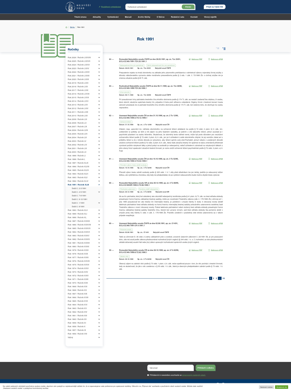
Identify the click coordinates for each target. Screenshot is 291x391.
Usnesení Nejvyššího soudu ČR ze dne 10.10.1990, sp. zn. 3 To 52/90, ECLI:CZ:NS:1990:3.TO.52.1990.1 (148, 159)
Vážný (70, 337)
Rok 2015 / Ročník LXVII (78, 97)
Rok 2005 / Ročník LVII (77, 133)
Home (66, 27)
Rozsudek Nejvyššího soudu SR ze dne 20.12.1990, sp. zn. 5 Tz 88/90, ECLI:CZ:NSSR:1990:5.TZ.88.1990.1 (149, 184)
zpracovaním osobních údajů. (194, 375)
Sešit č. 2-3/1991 (79, 188)
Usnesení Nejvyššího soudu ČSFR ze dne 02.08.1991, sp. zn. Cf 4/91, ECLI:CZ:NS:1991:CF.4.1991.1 (148, 224)
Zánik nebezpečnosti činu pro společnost (161, 65)
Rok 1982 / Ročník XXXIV (79, 239)
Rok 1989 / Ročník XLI (77, 213)
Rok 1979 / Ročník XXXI (78, 250)
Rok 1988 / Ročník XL (77, 217)
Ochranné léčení (125, 122)
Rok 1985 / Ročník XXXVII (79, 228)
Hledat (188, 6)
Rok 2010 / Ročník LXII (78, 115)
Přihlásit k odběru (205, 367)
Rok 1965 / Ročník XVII (78, 301)
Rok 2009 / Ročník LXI (77, 119)
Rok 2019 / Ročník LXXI (78, 83)
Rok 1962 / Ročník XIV (77, 312)
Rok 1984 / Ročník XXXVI (79, 232)
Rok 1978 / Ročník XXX (78, 253)
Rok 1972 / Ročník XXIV (78, 275)
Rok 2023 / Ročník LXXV (78, 68)
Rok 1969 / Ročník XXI (77, 286)
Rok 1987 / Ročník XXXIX (79, 221)
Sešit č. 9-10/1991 (79, 199)
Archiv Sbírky (144, 17)
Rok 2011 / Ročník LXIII (78, 112)
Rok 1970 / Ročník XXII (78, 282)
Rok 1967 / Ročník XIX (77, 293)
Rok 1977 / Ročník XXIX (78, 257)
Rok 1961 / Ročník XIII (77, 315)
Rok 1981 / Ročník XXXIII (79, 243)
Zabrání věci (124, 256)
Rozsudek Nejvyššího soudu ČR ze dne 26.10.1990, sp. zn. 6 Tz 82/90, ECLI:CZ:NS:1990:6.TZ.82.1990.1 (149, 251)
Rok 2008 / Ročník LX (77, 123)
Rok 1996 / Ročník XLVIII (78, 166)
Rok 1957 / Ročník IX (77, 330)
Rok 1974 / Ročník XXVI (78, 268)
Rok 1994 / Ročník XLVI (78, 173)
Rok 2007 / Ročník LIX (77, 126)
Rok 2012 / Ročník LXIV (78, 108)
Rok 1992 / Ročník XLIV (78, 181)
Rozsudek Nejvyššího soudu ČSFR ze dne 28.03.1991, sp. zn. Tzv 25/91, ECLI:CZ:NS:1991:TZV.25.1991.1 (150, 60)
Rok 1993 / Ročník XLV (78, 177)
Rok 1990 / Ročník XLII (78, 210)
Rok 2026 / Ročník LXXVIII (79, 57)
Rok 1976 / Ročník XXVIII (79, 261)
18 (223, 278)
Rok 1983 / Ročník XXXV (78, 235)
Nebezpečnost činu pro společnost (131, 65)
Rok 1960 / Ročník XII (77, 319)
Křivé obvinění (125, 92)
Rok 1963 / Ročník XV (77, 308)
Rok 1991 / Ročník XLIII (78, 184)
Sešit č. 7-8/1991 (79, 195)
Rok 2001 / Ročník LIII (77, 148)
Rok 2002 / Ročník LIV (77, 144)
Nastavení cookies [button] (266, 387)
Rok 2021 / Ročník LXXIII (78, 75)
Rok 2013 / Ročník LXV (78, 104)
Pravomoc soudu (125, 229)
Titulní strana (80, 17)
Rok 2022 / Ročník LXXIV (79, 72)
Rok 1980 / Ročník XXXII (78, 246)
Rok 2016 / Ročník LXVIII (78, 93)
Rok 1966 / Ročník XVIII (78, 297)
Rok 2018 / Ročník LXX (78, 86)
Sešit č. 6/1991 (78, 206)
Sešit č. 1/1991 (78, 203)
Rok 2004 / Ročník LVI (77, 137)
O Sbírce (161, 17)
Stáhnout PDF (197, 59)
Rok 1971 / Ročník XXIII (78, 279)
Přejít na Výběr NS (214, 6)
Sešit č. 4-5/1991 (79, 192)
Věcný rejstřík (210, 17)
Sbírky (72, 27)
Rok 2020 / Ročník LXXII (78, 79)
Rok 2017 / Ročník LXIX (78, 90)
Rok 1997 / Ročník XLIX (78, 163)
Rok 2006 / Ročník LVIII (78, 130)
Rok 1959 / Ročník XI (77, 322)
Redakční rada (177, 17)
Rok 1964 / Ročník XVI (77, 304)
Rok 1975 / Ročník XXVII (78, 264)
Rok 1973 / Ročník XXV (78, 272)
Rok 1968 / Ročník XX (77, 290)
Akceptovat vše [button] (281, 387)
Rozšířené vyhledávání (111, 6)
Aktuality (97, 17)
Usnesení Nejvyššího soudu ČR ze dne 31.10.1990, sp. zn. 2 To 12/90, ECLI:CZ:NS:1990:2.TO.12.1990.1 (148, 116)
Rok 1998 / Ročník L (76, 159)
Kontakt (194, 17)
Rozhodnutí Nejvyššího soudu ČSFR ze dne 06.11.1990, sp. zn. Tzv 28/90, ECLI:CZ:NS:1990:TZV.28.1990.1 (150, 87)
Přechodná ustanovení (127, 189)
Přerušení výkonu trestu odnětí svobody (133, 165)
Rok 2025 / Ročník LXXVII (79, 61)
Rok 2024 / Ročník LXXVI (79, 64)
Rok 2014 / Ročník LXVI (78, 101)
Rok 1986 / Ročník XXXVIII (79, 224)
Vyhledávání (113, 17)
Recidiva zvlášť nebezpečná (148, 189)
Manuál (128, 17)
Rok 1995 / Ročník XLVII (78, 170)
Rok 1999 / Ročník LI (77, 155)
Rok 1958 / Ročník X (76, 326)
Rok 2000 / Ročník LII (77, 152)
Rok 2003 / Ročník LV (77, 141)
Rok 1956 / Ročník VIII (77, 333)
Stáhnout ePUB (217, 59)
